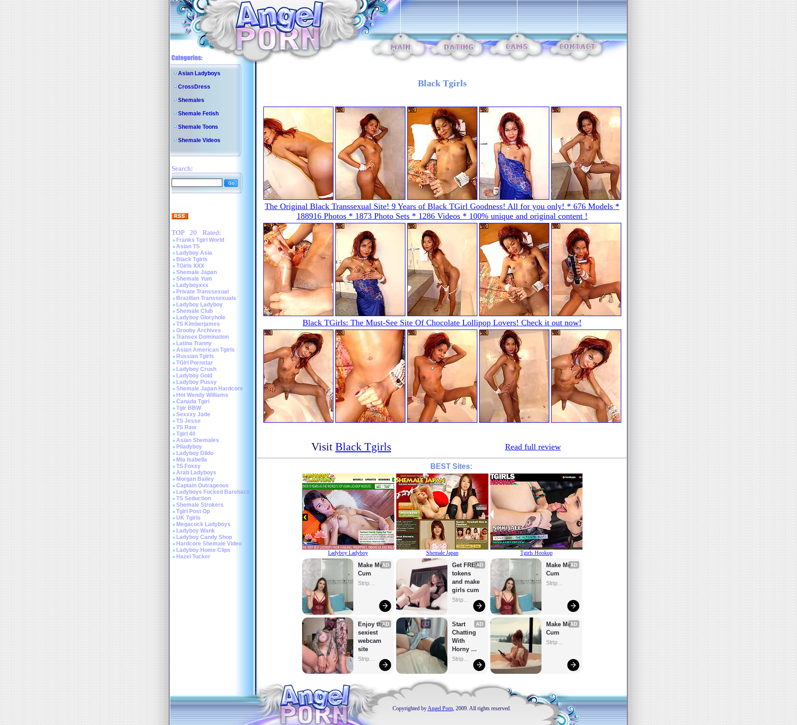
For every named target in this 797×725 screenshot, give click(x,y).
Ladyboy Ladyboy (199, 304)
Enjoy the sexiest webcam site (372, 637)
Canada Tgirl (192, 401)
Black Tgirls (192, 259)
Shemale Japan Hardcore (209, 388)
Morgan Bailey (195, 479)
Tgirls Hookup (536, 553)
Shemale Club (194, 311)
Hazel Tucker (193, 556)
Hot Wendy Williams (202, 395)
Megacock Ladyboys (203, 524)
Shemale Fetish (198, 113)
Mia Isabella (191, 459)
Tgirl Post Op (193, 511)
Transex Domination (202, 337)
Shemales (191, 100)
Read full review (533, 446)
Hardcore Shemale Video (209, 543)
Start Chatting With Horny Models (465, 637)
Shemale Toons (198, 127)
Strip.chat (367, 583)
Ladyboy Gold (194, 375)
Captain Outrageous (202, 485)
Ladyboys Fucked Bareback (213, 492)
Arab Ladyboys (196, 472)
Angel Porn (440, 708)
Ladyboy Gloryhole (201, 317)
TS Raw (186, 427)
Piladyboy (189, 446)
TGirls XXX (190, 266)
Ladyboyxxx (192, 285)
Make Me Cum (371, 569)
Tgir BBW (188, 408)
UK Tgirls (188, 518)
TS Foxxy (188, 466)
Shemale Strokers (200, 505)
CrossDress (194, 87)
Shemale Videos (199, 140)
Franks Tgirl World (200, 240)
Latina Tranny (194, 343)
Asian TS (188, 246)
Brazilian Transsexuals (206, 298)
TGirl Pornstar (194, 363)
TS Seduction (193, 498)
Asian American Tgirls (205, 350)
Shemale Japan (196, 272)
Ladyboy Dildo (195, 453)
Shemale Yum (194, 279)
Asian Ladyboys (199, 73)
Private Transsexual (202, 291)
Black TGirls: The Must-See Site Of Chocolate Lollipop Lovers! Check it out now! (442, 322)
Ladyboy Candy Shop (204, 537)
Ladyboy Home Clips (203, 550)
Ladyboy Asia (194, 253)
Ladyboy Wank (195, 530)
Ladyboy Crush (196, 369)
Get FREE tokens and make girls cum (466, 577)
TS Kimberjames (198, 324)
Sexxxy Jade (193, 414)
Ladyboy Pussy (196, 382)
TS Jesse (188, 421)
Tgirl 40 (186, 434)
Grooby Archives (198, 330)
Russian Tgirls (195, 356)
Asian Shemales (197, 440)
